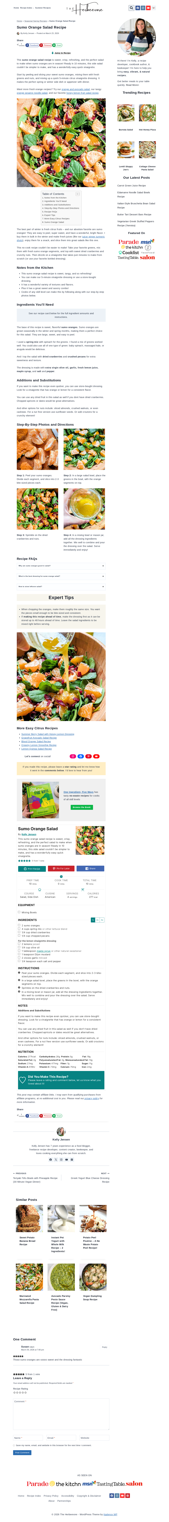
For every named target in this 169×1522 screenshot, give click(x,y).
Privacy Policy (51, 1496)
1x (93, 920)
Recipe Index (34, 1496)
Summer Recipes (43, 8)
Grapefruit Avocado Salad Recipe (39, 738)
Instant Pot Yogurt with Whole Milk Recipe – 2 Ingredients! (58, 1244)
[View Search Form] (131, 8)
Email (51, 1438)
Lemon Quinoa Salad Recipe (36, 749)
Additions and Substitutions (57, 205)
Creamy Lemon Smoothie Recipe (38, 745)
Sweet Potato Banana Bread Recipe (27, 1241)
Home (16, 8)
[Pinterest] (127, 1495)
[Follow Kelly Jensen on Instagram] (61, 1159)
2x (97, 920)
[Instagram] (143, 8)
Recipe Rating (20, 1388)
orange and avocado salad (76, 89)
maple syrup (43, 951)
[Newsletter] (153, 8)
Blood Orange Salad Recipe (36, 741)
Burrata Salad (126, 130)
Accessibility (67, 1496)
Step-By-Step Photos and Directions (61, 208)
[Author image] (18, 33)
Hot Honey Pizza (147, 130)
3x (102, 920)
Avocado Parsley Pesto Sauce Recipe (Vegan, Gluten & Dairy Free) (60, 1303)
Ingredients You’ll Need (55, 201)
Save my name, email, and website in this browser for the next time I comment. (54, 1445)
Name (18, 1438)
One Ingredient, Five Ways (79, 792)
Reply (104, 1347)
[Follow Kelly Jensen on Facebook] (50, 1159)
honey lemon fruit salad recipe (82, 93)
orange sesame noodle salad (32, 93)
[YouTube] (148, 8)
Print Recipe (33, 869)
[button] (19, 860)
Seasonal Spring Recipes (35, 21)
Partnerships (64, 1501)
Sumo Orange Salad (54, 222)
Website (85, 1438)
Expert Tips (49, 215)
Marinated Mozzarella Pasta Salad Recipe (29, 1299)
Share (92, 868)
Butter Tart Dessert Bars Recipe (134, 214)
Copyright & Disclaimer (89, 1496)
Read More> (132, 85)
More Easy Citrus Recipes (56, 218)
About (51, 1501)
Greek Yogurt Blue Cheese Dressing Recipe (90, 1177)
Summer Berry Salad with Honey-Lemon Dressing (47, 734)
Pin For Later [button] (63, 868)
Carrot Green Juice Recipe (131, 185)
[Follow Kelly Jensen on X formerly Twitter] (56, 1159)
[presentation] (29, 1218)
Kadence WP (110, 1514)
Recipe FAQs (50, 212)
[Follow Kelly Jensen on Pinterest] (72, 1159)
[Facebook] (137, 8)
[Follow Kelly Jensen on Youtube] (66, 1159)
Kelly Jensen (28, 33)
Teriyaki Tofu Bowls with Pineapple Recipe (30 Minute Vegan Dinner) (35, 1177)
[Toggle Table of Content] (76, 194)
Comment (20, 1401)
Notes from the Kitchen (55, 198)
